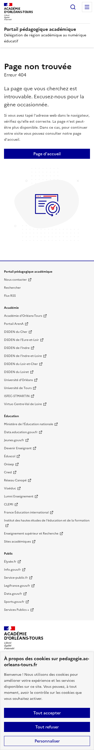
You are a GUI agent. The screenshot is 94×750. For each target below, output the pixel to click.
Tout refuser (47, 727)
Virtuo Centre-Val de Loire (23, 404)
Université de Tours (18, 388)
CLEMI (8, 504)
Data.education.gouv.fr (21, 432)
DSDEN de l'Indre (17, 348)
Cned (8, 472)
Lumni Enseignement (18, 496)
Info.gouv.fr (12, 569)
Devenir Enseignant (18, 448)
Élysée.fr (10, 561)
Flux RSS (10, 295)
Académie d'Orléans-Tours (23, 316)
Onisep (9, 464)
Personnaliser (47, 741)
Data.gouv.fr (13, 593)
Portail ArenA (14, 324)
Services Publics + (16, 610)
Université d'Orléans (18, 380)
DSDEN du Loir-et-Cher (21, 364)
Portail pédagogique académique (40, 29)
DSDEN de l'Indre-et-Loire (23, 356)
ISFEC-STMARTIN (17, 396)
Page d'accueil (47, 154)
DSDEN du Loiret (16, 372)
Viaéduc (10, 488)
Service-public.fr (16, 577)
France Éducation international (26, 512)
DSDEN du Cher (15, 332)
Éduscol (9, 456)
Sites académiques (17, 541)
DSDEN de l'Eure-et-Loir (21, 340)
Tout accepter (47, 713)
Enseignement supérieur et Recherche (31, 533)
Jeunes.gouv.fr (14, 440)
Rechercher (73, 7)
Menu (87, 7)
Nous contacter (15, 279)
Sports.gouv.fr (14, 601)
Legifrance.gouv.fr (17, 585)
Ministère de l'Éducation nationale (28, 424)
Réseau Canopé (15, 480)
